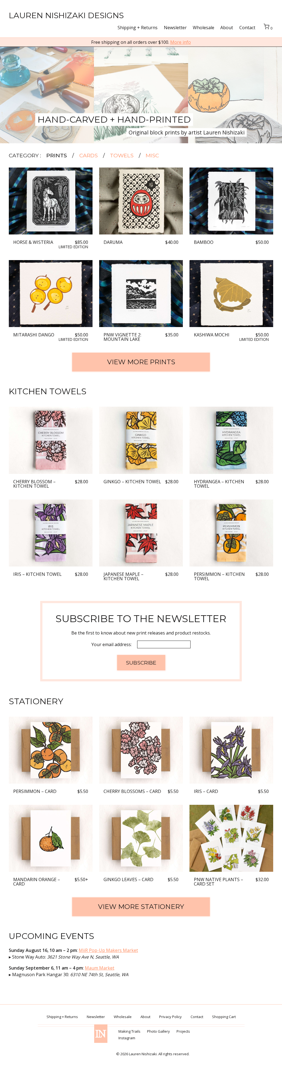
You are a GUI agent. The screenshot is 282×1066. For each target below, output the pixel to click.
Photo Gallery (158, 1031)
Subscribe (141, 662)
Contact (247, 28)
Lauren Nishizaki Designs (66, 15)
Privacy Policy (170, 1016)
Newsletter (175, 28)
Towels (122, 155)
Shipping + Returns (138, 28)
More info (180, 42)
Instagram (126, 1037)
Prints (56, 155)
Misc (152, 155)
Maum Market (99, 968)
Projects (183, 1031)
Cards (88, 155)
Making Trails (129, 1031)
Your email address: (112, 644)
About (226, 28)
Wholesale (203, 28)
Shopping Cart (224, 1016)
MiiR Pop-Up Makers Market (108, 950)
